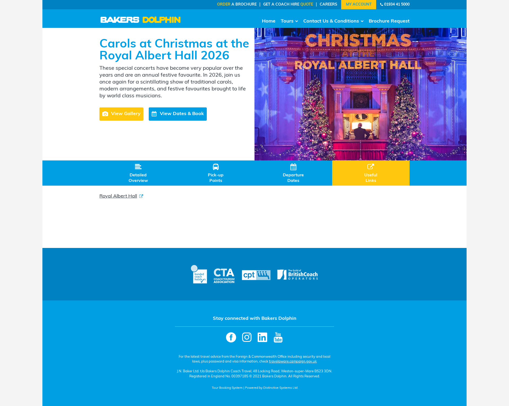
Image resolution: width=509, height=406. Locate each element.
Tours (287, 21)
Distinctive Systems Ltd (280, 388)
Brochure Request (389, 21)
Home (268, 21)
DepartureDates (293, 173)
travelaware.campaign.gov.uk (293, 361)
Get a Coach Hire (288, 5)
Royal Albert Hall (118, 196)
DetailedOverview (138, 173)
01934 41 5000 (397, 5)
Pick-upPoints (215, 173)
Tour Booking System (227, 388)
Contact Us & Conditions (331, 21)
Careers (328, 5)
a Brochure (237, 5)
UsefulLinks (370, 173)
